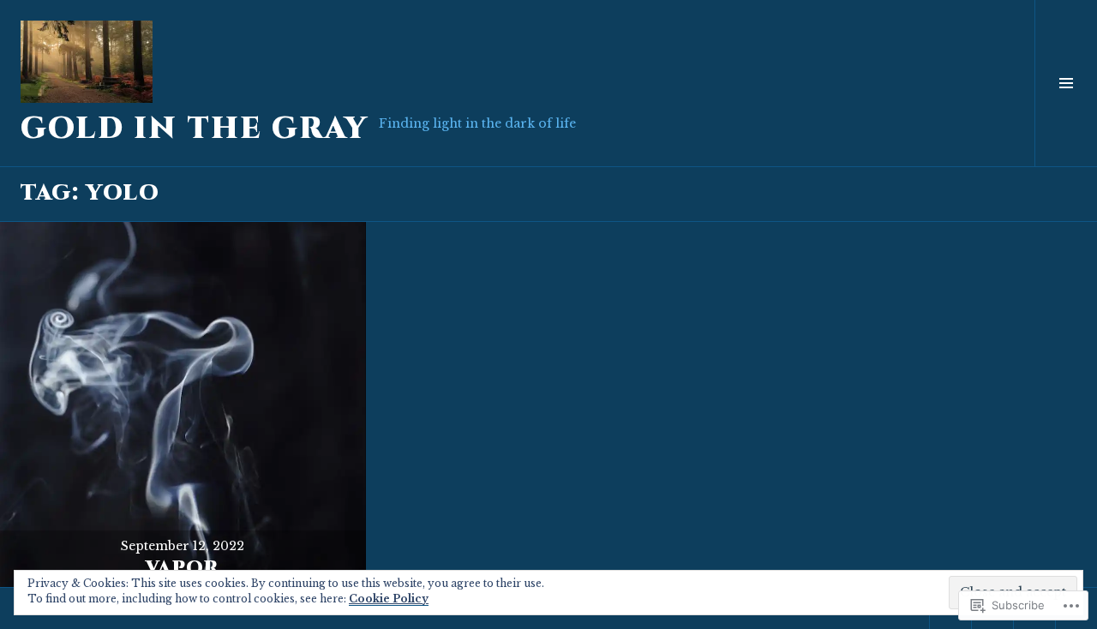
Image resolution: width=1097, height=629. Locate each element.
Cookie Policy (389, 598)
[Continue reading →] (183, 405)
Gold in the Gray (195, 129)
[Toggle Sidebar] (1065, 83)
